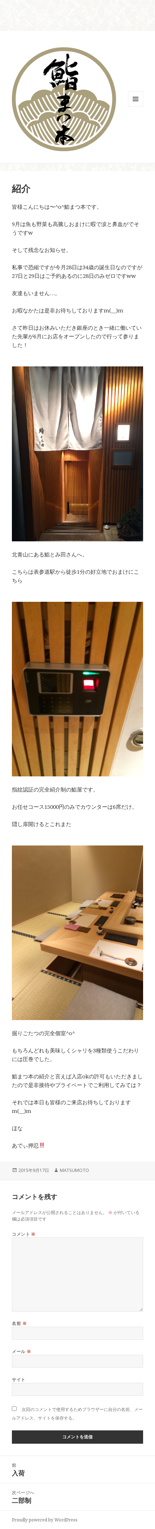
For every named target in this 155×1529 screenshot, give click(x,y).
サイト (18, 1379)
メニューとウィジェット (135, 106)
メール (21, 1351)
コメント (24, 1234)
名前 (19, 1323)
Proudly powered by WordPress (45, 1520)
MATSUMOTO (74, 1170)
